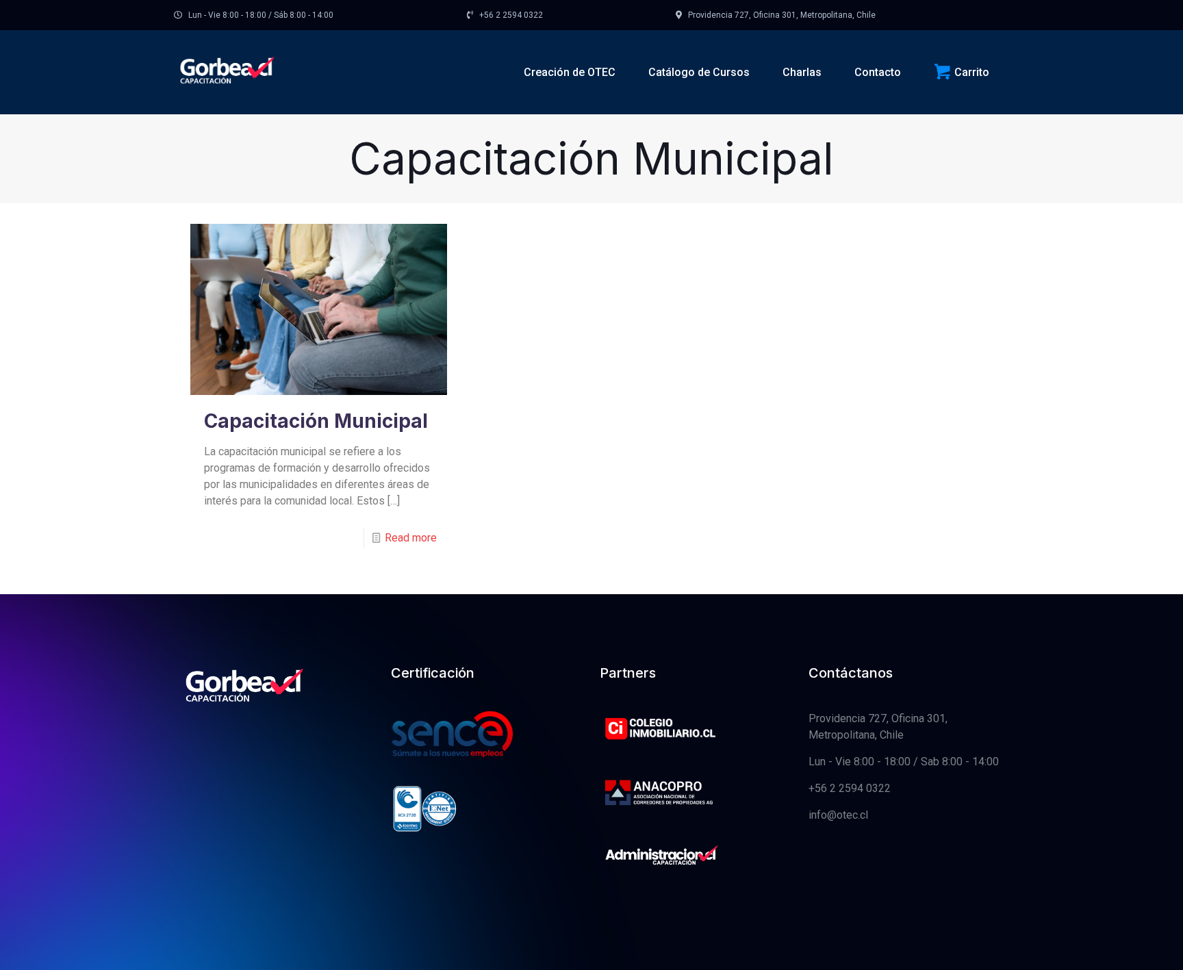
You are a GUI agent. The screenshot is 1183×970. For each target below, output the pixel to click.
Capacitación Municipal (316, 421)
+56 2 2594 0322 (850, 788)
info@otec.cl (838, 814)
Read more (411, 537)
